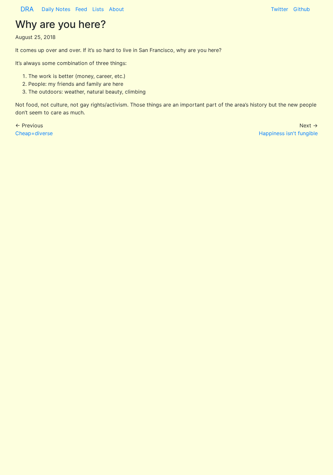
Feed (81, 9)
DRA (27, 9)
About (116, 9)
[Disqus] (166, 223)
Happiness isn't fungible (288, 133)
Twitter (279, 9)
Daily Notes (56, 9)
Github (301, 9)
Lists (98, 9)
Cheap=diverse (34, 133)
